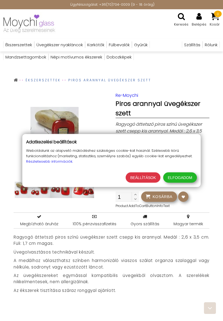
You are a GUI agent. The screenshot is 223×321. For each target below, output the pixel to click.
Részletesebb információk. (49, 161)
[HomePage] (38, 23)
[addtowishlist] (183, 197)
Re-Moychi (127, 95)
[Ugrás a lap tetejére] (210, 308)
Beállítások (143, 177)
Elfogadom (180, 177)
